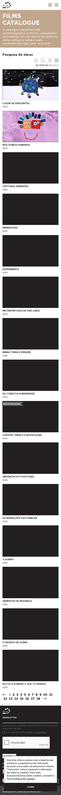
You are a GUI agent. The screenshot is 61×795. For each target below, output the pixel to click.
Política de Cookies (24, 779)
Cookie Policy (41, 732)
